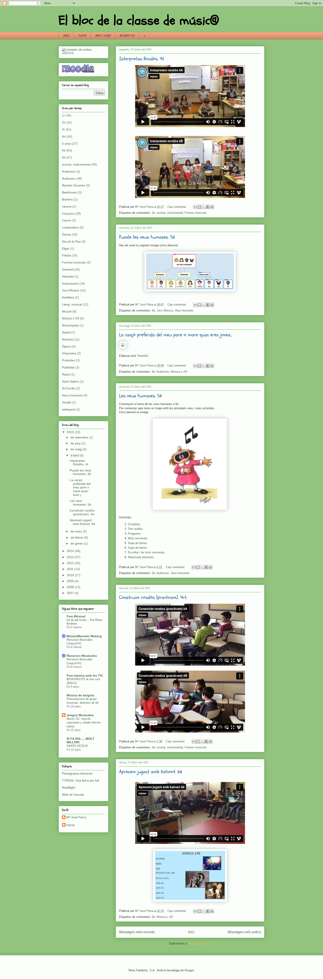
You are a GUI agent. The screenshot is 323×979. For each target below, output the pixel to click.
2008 (71, 587)
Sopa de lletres (137, 543)
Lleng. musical (72, 304)
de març (77, 531)
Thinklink (142, 355)
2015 (71, 432)
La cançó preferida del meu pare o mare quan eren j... (80, 487)
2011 (70, 569)
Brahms (67, 199)
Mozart (67, 311)
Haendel (68, 276)
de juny (76, 443)
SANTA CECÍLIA (77, 745)
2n (63, 122)
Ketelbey (68, 297)
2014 (71, 551)
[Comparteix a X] (203, 207)
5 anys (66, 143)
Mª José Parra (76, 817)
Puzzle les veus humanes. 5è (147, 237)
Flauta (66, 255)
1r (145, 36)
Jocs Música (165, 310)
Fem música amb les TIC (85, 675)
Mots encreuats (138, 538)
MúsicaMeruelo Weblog (84, 636)
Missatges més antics (244, 932)
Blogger (189, 970)
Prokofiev (68, 360)
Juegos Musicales (80, 715)
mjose (70, 825)
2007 (71, 593)
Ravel (66, 374)
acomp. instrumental (170, 212)
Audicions (162, 371)
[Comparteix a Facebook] (208, 207)
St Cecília (68, 388)
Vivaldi (66, 402)
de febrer (77, 537)
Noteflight (68, 787)
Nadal (66, 332)
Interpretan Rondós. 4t (141, 58)
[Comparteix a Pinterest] (212, 207)
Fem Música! (76, 616)
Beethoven (69, 192)
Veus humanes (184, 310)
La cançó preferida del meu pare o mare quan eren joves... (175, 334)
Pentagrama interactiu (77, 773)
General (67, 269)
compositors (70, 227)
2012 (71, 563)
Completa (134, 524)
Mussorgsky (70, 325)
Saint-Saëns (70, 381)
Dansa (66, 234)
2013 (71, 557)
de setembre (80, 437)
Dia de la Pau (71, 241)
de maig (77, 449)
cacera (66, 206)
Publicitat (68, 367)
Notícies (67, 339)
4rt (153, 212)
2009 (71, 581)
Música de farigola (80, 695)
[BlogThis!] (199, 207)
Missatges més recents (137, 932)
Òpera (66, 346)
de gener (77, 543)
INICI (66, 36)
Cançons (68, 213)
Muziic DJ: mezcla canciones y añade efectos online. (84, 722)
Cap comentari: (177, 206)
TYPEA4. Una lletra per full (80, 780)
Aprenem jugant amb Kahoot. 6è (150, 771)
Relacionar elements (141, 557)
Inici (191, 932)
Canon (66, 220)
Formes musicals (196, 212)
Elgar (65, 248)
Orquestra (69, 353)
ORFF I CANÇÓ (103, 36)
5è (153, 310)
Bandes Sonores (73, 185)
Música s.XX (179, 371)
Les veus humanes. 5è (140, 395)
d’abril (75, 455)
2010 (71, 575)
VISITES (68, 53)
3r (63, 129)
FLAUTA (82, 36)
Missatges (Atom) (200, 943)
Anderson (68, 171)
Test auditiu (135, 528)
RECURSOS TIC (127, 36)
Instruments (70, 283)
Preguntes (134, 533)
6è (153, 371)
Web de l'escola (73, 794)
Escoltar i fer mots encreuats (146, 552)
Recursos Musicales (82, 655)
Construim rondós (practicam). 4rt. (153, 597)
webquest (68, 409)
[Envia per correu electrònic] (195, 207)
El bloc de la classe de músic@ (138, 20)
